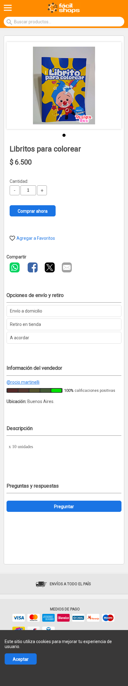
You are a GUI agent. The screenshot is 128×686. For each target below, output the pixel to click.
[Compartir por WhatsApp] (15, 267)
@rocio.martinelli (23, 382)
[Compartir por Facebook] (33, 267)
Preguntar (64, 506)
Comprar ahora (33, 211)
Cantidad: (19, 181)
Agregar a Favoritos (35, 238)
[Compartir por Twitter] (50, 267)
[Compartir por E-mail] (67, 267)
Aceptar (21, 659)
